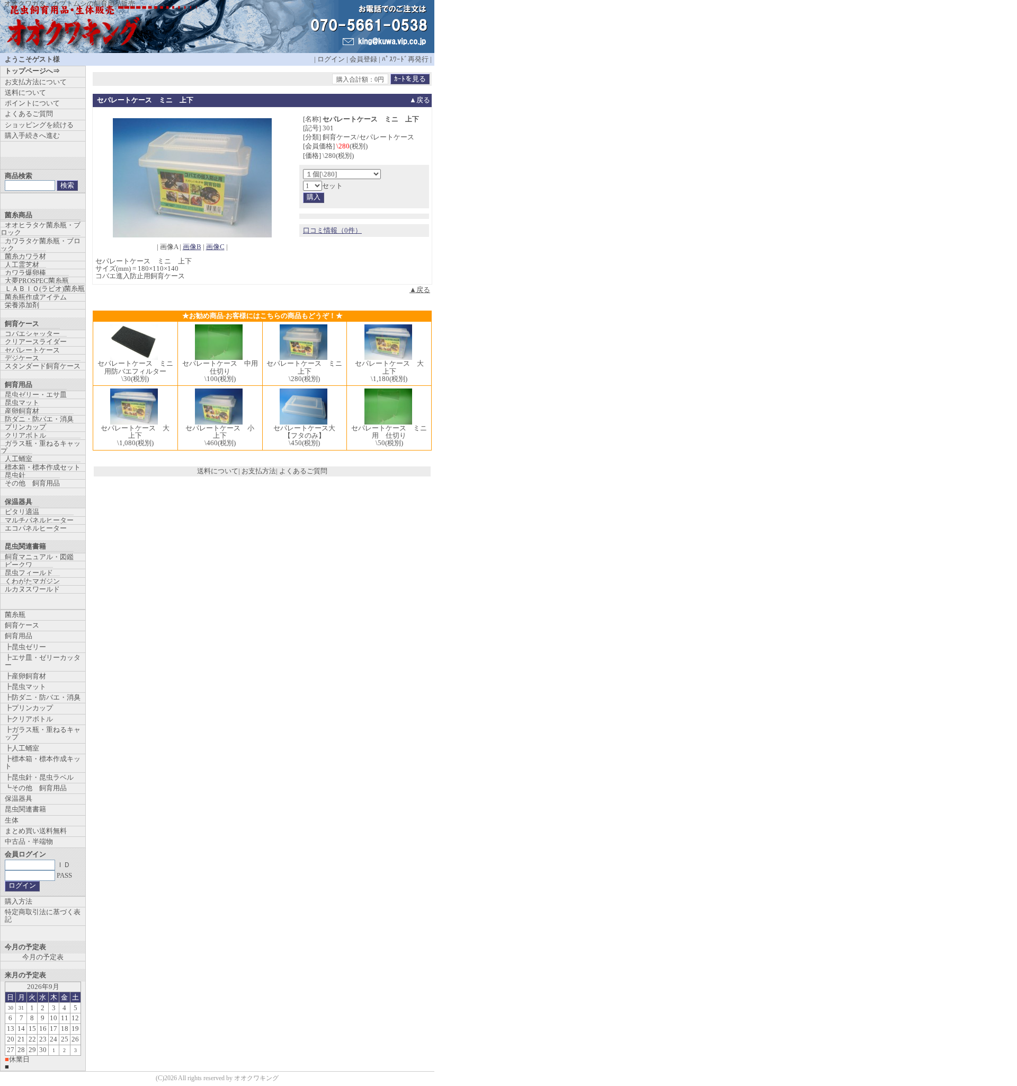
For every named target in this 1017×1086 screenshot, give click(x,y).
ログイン (331, 59)
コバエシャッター (32, 334)
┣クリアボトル (29, 719)
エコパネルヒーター (36, 528)
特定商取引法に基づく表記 (43, 915)
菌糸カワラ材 (25, 256)
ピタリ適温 (22, 512)
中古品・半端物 (29, 841)
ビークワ (18, 565)
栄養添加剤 (22, 305)
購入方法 (18, 901)
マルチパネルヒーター (39, 520)
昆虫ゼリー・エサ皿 (36, 395)
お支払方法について (36, 82)
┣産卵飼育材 (25, 676)
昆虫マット (22, 403)
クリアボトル (25, 435)
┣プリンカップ (29, 708)
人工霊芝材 (22, 265)
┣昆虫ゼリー (25, 647)
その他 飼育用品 (32, 483)
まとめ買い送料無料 (36, 831)
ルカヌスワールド (32, 589)
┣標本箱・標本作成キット (43, 762)
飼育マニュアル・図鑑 (39, 557)
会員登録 (363, 59)
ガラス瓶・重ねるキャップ (41, 447)
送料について (217, 471)
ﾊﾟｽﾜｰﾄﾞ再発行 (405, 59)
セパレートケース (32, 350)
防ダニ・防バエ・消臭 (39, 419)
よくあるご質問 (303, 471)
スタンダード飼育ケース (43, 366)
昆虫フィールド (29, 573)
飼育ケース (22, 625)
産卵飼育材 (22, 411)
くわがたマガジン (32, 581)
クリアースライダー (36, 342)
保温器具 (18, 798)
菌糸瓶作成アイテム (36, 297)
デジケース (22, 358)
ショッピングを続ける (39, 125)
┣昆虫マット (25, 687)
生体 (12, 820)
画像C (215, 247)
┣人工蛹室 (22, 748)
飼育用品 (18, 636)
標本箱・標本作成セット (43, 467)
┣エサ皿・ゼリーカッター (43, 661)
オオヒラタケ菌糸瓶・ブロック (41, 228)
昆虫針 (15, 475)
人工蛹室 (18, 459)
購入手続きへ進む (32, 135)
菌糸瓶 (15, 615)
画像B (192, 247)
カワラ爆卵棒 (25, 273)
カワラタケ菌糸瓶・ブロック (41, 244)
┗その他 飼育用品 (36, 788)
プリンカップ (25, 427)
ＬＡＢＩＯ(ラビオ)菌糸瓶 (45, 289)
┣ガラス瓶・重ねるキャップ (43, 733)
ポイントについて (32, 103)
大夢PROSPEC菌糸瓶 (37, 281)
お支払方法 (259, 471)
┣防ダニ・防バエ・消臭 (43, 697)
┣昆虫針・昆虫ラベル (39, 777)
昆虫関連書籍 (25, 809)
